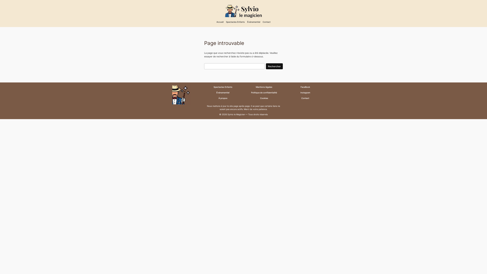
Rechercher (274, 66)
